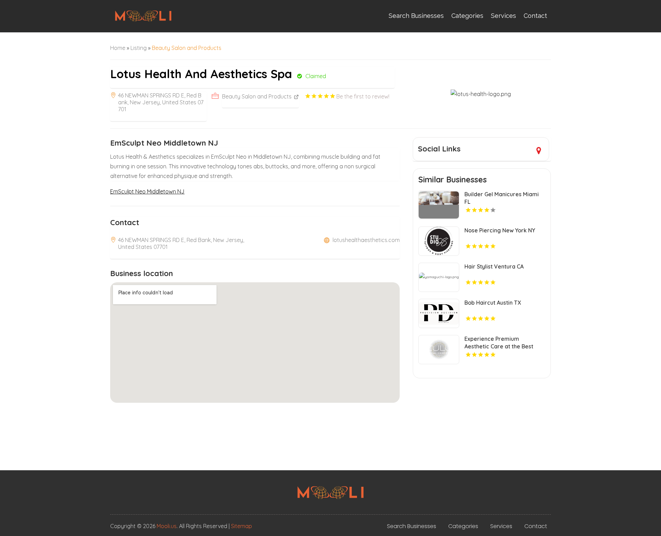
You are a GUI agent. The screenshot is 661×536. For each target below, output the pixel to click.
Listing (138, 47)
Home (117, 47)
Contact (535, 15)
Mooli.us (167, 526)
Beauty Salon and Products (186, 47)
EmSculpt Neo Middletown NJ (147, 191)
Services (503, 15)
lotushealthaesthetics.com (366, 240)
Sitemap (241, 526)
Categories (467, 15)
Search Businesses (416, 15)
